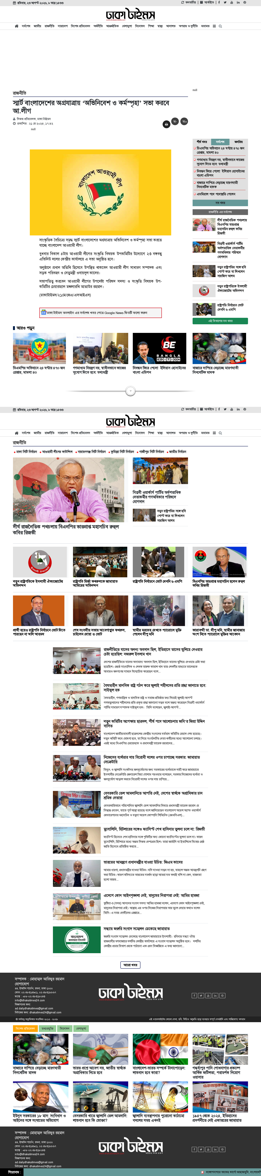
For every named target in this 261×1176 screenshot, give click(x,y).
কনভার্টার (191, 2)
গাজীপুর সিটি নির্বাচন (151, 452)
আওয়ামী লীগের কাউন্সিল (57, 452)
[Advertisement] (130, 59)
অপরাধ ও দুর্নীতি (188, 26)
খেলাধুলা (127, 26)
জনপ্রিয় (239, 142)
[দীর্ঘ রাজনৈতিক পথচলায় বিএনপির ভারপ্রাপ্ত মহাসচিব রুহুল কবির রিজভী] (205, 224)
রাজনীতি (49, 26)
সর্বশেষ (26, 26)
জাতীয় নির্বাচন (177, 452)
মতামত (205, 26)
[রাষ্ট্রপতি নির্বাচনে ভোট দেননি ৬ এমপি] (205, 309)
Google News (114, 313)
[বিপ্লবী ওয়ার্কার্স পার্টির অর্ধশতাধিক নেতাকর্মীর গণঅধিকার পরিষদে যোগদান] (205, 248)
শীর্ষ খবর (202, 142)
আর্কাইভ (209, 2)
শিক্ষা (151, 26)
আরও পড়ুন (25, 328)
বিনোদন (140, 26)
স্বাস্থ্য (160, 26)
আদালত (171, 26)
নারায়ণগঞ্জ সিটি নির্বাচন (92, 452)
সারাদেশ (63, 26)
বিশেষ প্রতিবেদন (80, 26)
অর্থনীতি (98, 26)
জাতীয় (37, 26)
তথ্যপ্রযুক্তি (47, 1029)
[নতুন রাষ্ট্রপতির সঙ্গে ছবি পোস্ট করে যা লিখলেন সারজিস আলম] (205, 271)
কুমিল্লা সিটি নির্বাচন (122, 452)
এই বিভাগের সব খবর (220, 321)
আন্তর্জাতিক (112, 26)
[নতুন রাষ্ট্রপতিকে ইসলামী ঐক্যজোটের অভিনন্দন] (205, 290)
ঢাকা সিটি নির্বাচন (26, 452)
